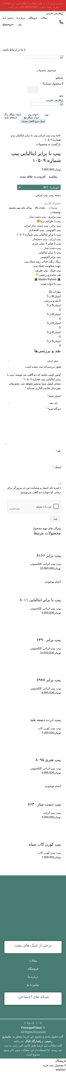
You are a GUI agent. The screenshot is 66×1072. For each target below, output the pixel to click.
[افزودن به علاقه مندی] (56, 837)
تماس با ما (33, 984)
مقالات (33, 960)
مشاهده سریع (47, 864)
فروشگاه (33, 968)
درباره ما (33, 976)
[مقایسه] (56, 864)
